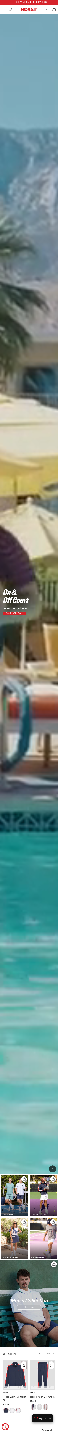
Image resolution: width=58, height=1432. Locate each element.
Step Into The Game (14, 613)
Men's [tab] (37, 1354)
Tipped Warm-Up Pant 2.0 (42, 1397)
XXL (23, 1387)
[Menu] (3, 9)
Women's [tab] (50, 1354)
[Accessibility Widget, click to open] (5, 1426)
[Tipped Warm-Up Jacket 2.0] (15, 1375)
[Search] (10, 9)
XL (18, 1387)
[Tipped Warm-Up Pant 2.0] (42, 1375)
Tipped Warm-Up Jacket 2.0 (14, 1398)
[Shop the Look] (24, 1179)
